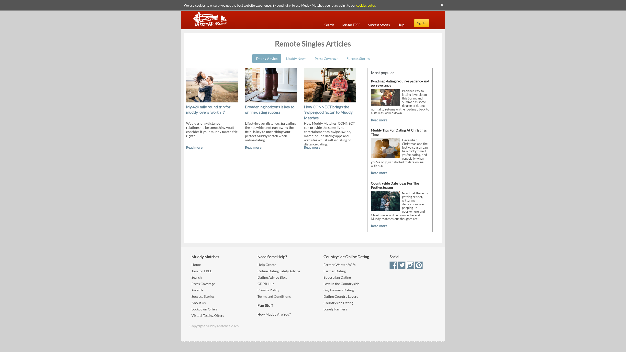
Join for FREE (201, 271)
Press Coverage (326, 58)
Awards (197, 290)
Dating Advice (267, 58)
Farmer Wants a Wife (340, 265)
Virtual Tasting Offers (207, 315)
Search (196, 277)
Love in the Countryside (341, 284)
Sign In (421, 23)
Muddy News (296, 58)
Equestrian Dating (337, 277)
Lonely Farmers (335, 309)
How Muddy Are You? (274, 314)
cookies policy (365, 5)
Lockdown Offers (204, 309)
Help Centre (266, 265)
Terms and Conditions (274, 296)
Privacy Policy (268, 290)
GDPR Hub (265, 284)
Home (196, 265)
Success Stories (358, 58)
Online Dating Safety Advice (278, 271)
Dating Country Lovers (341, 296)
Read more (194, 147)
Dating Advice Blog (272, 277)
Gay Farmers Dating (339, 290)
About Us (198, 303)
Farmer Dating (335, 271)
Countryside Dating (338, 303)
